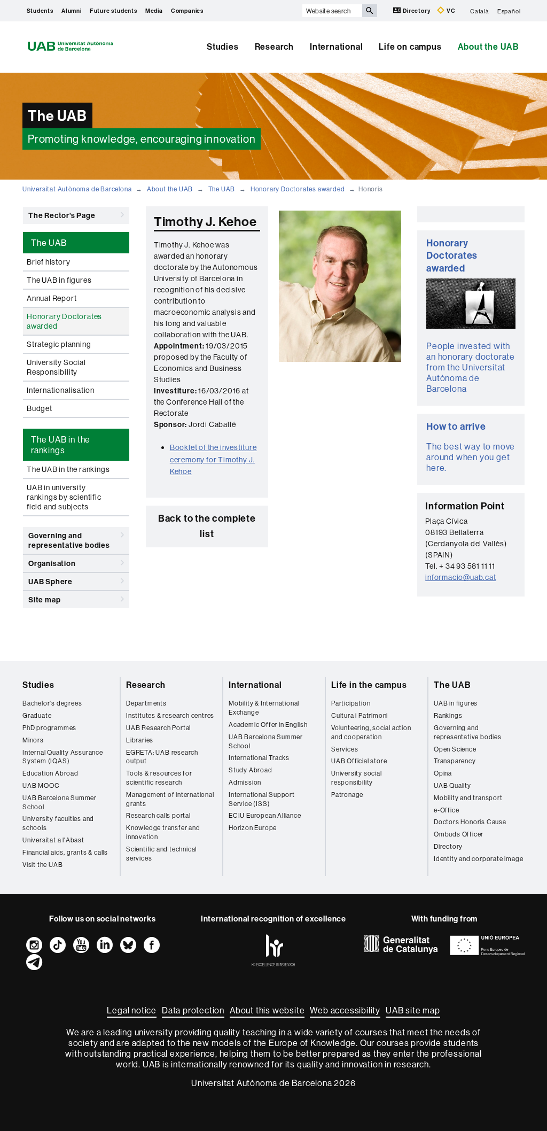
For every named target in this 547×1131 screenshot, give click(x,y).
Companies (187, 10)
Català (479, 10)
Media (154, 10)
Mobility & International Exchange (264, 707)
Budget (39, 408)
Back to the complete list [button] (207, 526)
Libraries (139, 740)
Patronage (347, 795)
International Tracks (259, 758)
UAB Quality (452, 785)
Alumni (71, 10)
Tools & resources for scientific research (159, 777)
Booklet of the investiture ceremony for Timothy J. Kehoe (213, 459)
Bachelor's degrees (52, 703)
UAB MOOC (40, 785)
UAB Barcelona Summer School (59, 802)
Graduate (36, 715)
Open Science (455, 749)
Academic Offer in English (268, 725)
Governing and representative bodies (69, 540)
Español (509, 10)
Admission (245, 782)
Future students (113, 10)
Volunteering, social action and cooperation (371, 732)
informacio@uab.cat (460, 577)
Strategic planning (59, 344)
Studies (223, 46)
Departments (146, 703)
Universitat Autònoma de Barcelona (76, 189)
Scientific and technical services (161, 853)
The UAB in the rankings (68, 469)
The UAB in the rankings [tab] (60, 444)
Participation (350, 703)
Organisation (52, 563)
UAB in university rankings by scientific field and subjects (64, 497)
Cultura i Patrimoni (359, 715)
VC (450, 10)
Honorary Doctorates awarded (298, 189)
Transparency (455, 761)
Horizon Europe (253, 828)
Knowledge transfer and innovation (163, 832)
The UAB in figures (59, 280)
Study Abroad (250, 770)
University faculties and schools (58, 823)
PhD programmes (49, 728)
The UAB (222, 189)
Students (40, 10)
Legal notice (132, 1010)
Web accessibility (345, 1010)
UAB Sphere (50, 581)
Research (274, 46)
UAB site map (413, 1010)
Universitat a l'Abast (53, 840)
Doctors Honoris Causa (470, 822)
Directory (416, 10)
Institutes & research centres (170, 715)
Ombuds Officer (458, 834)
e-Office (446, 810)
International (336, 46)
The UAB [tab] (49, 242)
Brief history (48, 262)
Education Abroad (50, 773)
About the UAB (488, 46)
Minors (33, 740)
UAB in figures (456, 703)
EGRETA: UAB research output (162, 756)
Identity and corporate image (478, 859)
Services (344, 749)
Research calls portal (158, 815)
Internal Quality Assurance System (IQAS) (62, 756)
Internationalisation (61, 390)
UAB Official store (359, 761)
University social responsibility (356, 777)
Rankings (448, 715)
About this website (267, 1010)
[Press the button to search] (369, 10)
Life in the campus (369, 684)
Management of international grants (170, 799)
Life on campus (410, 46)
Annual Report (51, 298)
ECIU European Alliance (265, 815)
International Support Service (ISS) (262, 799)
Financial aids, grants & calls (65, 852)
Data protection (193, 1010)
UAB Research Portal (158, 728)
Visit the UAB (42, 865)
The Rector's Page (62, 215)
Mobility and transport (468, 798)
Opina (443, 773)
